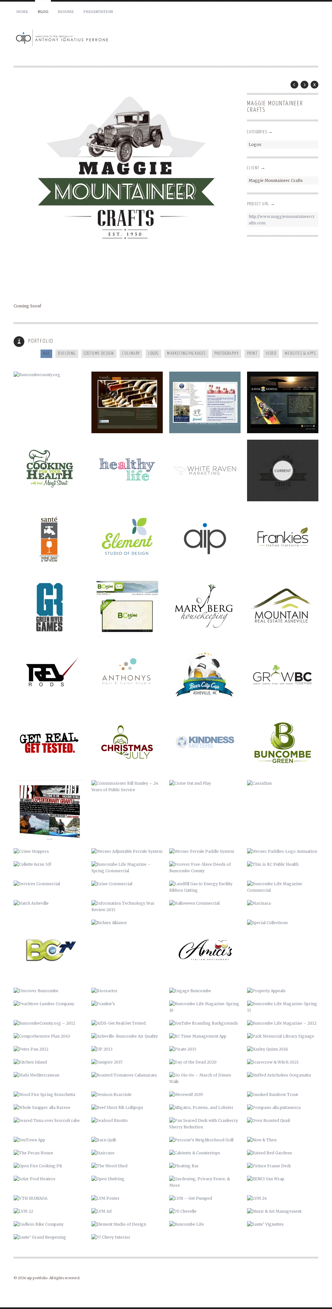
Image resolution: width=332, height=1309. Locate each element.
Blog (43, 11)
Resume (66, 11)
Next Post (304, 85)
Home (22, 11)
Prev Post (294, 85)
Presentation (98, 11)
